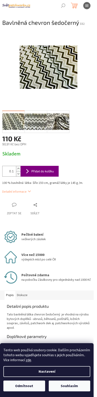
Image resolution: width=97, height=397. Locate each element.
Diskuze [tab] (22, 295)
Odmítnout (24, 385)
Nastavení (47, 371)
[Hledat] (63, 5)
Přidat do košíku (42, 171)
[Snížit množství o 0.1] (18, 173)
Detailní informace (14, 191)
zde (28, 360)
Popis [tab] (10, 295)
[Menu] (86, 5)
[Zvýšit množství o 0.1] (18, 168)
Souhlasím (69, 385)
